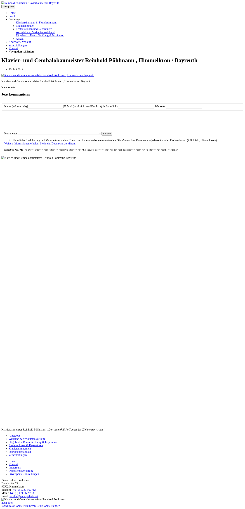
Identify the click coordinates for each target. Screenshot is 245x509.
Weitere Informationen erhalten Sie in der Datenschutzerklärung (40, 143)
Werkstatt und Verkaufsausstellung (35, 32)
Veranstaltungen (18, 45)
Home (12, 12)
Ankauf (20, 38)
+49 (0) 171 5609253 (22, 492)
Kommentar (11, 133)
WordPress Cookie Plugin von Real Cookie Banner (30, 505)
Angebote (14, 435)
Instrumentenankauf (20, 451)
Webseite (160, 106)
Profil (12, 16)
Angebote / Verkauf (20, 41)
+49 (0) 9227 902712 (23, 489)
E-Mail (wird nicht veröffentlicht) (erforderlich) (90, 106)
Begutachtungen (25, 25)
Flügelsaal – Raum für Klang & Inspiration (40, 35)
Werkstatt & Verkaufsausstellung (27, 438)
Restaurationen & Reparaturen (26, 445)
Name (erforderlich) (15, 106)
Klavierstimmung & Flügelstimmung (36, 22)
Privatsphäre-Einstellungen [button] (24, 473)
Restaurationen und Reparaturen (34, 28)
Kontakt (13, 48)
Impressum (15, 467)
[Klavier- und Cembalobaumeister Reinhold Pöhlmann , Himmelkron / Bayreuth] (47, 75)
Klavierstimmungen (20, 448)
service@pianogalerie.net (24, 496)
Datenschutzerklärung (21, 470)
